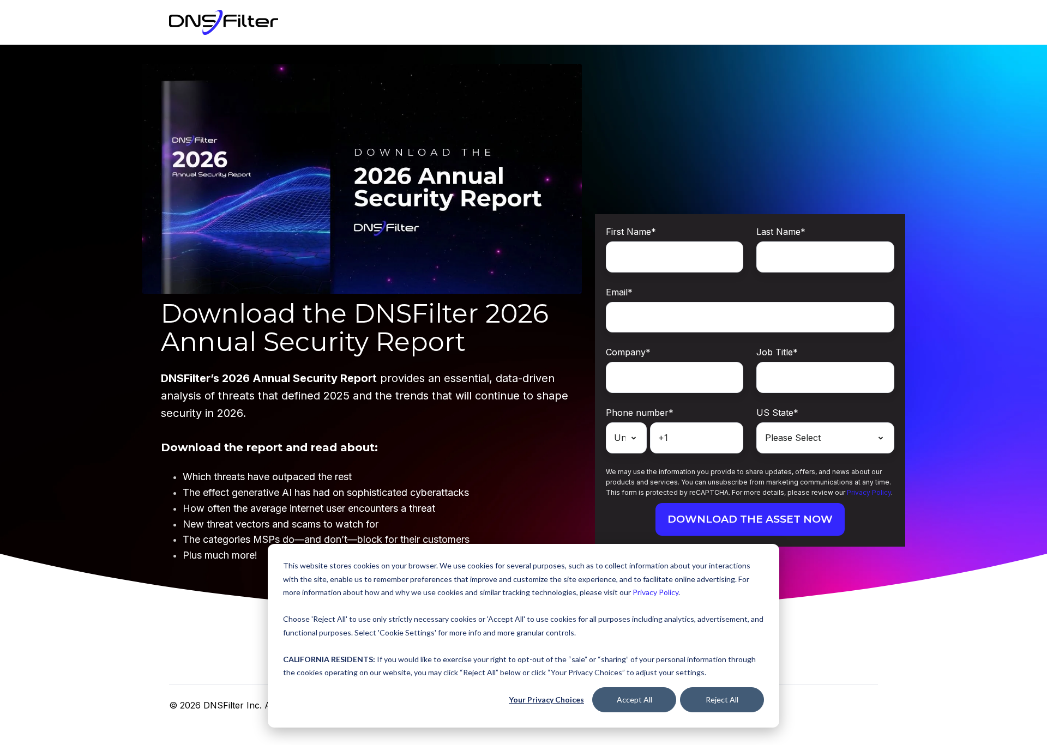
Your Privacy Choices (546, 699)
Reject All (722, 699)
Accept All (634, 699)
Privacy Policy (655, 592)
